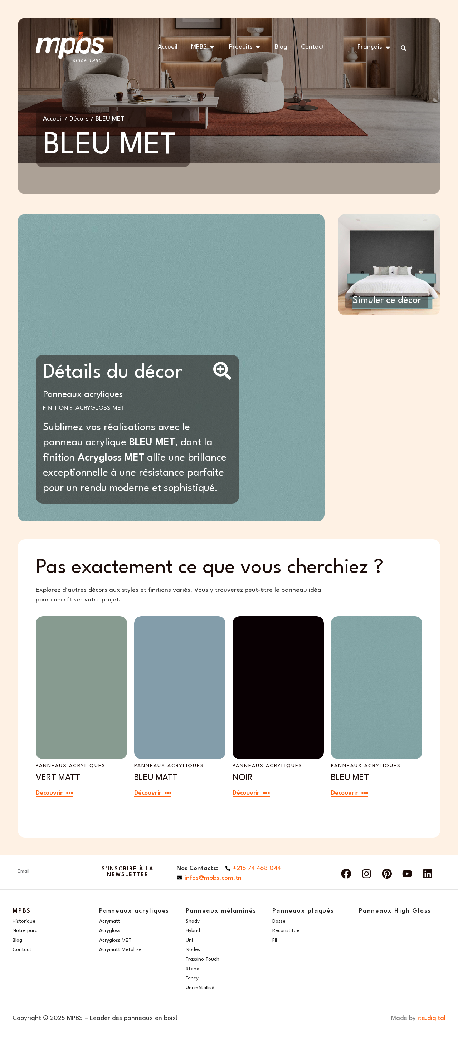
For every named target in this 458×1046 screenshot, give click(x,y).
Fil (274, 940)
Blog (17, 940)
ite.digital (431, 1018)
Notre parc (25, 930)
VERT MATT (58, 778)
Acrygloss (109, 930)
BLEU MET (350, 778)
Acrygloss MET (100, 408)
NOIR (243, 778)
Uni (189, 940)
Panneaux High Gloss (395, 911)
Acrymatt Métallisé (120, 949)
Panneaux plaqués (303, 911)
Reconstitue (285, 930)
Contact (22, 949)
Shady (193, 921)
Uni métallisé (200, 987)
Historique (24, 921)
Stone (192, 968)
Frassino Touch (202, 959)
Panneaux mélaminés (221, 911)
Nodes (193, 949)
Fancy (192, 978)
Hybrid (193, 930)
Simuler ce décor (386, 300)
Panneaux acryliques (83, 394)
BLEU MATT (155, 778)
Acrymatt (109, 921)
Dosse (279, 921)
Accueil (53, 119)
